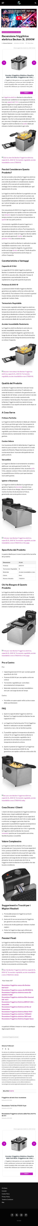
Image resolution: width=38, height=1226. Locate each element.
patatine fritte (6, 238)
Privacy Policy (6, 1196)
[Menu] (3, 3)
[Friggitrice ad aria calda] (19, 3)
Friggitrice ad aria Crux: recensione (14, 1097)
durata (15, 250)
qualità (4, 220)
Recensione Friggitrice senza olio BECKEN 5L (17, 990)
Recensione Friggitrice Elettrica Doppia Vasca (17, 1019)
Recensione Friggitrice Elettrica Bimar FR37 (17, 1012)
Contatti (4, 1191)
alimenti (7, 215)
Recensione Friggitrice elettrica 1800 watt (16, 1016)
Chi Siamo (4, 1188)
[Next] (34, 63)
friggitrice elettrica (10, 97)
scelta (25, 124)
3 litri (16, 102)
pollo (32, 468)
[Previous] (4, 63)
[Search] (35, 3)
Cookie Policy (6, 1194)
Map (3, 1202)
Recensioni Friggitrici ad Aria (11, 32)
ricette (19, 236)
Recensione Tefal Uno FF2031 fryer (14, 1106)
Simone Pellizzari (7, 43)
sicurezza (19, 487)
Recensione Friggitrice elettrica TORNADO (16, 1014)
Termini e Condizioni (7, 1199)
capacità (10, 102)
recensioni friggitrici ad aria (10, 1037)
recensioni (5, 833)
